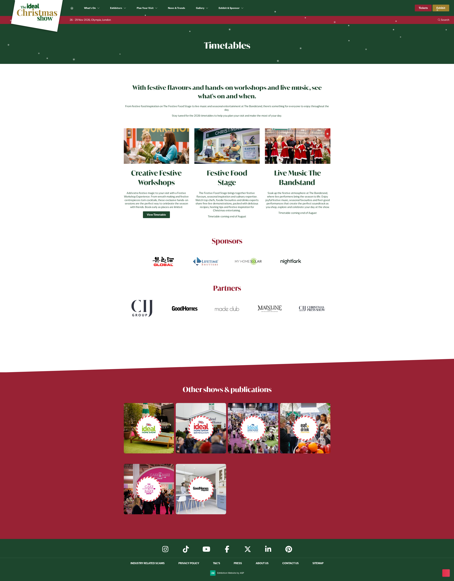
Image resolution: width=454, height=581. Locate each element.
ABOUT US (262, 563)
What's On (90, 8)
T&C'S (216, 563)
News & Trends (176, 8)
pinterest (289, 549)
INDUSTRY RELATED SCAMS (148, 563)
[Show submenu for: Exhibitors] (125, 8)
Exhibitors (116, 8)
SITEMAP (317, 563)
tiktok (186, 549)
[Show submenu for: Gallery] (207, 8)
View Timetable (156, 214)
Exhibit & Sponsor (229, 8)
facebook (227, 549)
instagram (165, 549)
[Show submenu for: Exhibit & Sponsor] (242, 8)
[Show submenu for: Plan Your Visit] (156, 8)
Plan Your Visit (145, 8)
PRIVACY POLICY (188, 563)
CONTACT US (290, 563)
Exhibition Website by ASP (230, 573)
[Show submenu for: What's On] (98, 8)
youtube (206, 549)
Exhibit (440, 8)
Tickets (423, 8)
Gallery (200, 8)
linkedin (268, 549)
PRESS (238, 563)
